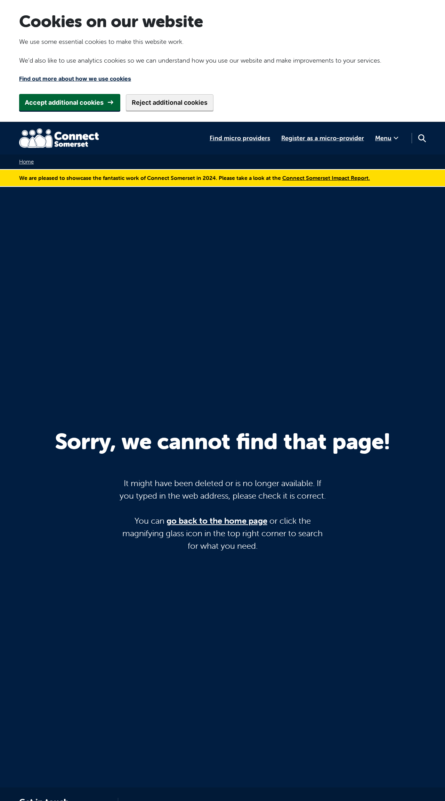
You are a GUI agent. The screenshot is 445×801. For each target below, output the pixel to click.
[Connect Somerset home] (59, 138)
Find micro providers (240, 138)
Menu (383, 138)
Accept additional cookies (64, 102)
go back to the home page (217, 521)
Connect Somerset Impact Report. (326, 177)
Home (26, 161)
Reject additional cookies (170, 102)
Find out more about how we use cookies (75, 78)
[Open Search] (422, 138)
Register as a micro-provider (322, 138)
